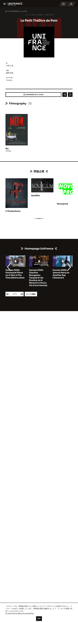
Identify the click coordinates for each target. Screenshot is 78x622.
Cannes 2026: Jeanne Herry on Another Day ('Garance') (61, 274)
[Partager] (64, 94)
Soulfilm (35, 195)
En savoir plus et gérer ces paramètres (19, 613)
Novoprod (62, 204)
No (7, 148)
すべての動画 (30, 294)
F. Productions (12, 211)
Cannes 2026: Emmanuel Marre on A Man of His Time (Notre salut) (14, 274)
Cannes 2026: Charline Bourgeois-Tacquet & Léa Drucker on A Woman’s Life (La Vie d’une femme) (38, 278)
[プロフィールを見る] (71, 4)
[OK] (39, 618)
